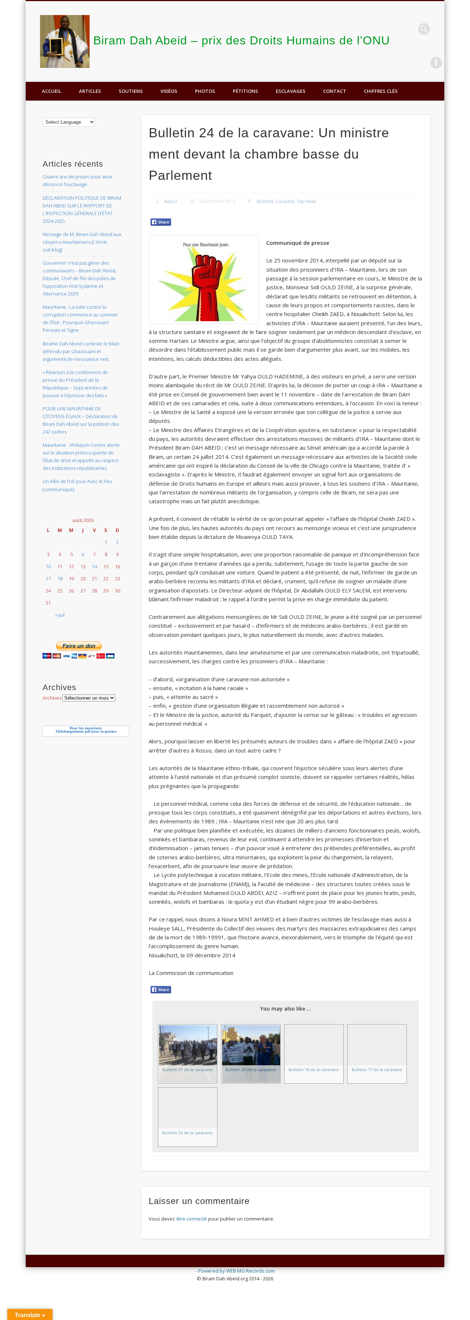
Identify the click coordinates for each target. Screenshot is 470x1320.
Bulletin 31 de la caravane (187, 1069)
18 (59, 578)
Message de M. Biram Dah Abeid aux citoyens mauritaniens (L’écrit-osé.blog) (82, 242)
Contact (334, 91)
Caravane (285, 201)
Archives (52, 698)
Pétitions (245, 91)
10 (48, 566)
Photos (205, 91)
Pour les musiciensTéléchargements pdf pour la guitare (85, 729)
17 (48, 578)
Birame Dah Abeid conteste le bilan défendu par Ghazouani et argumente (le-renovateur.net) (81, 351)
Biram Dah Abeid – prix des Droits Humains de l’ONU (241, 40)
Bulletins (265, 201)
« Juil (60, 615)
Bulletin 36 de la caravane (187, 1132)
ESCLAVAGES (291, 91)
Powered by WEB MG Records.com (236, 1271)
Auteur (171, 201)
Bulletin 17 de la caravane (377, 1069)
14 (94, 566)
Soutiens (131, 91)
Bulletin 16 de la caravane (314, 1069)
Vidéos (168, 91)
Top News (306, 201)
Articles (90, 91)
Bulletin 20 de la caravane (250, 1069)
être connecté (191, 1218)
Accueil (51, 91)
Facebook (436, 63)
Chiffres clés (381, 91)
